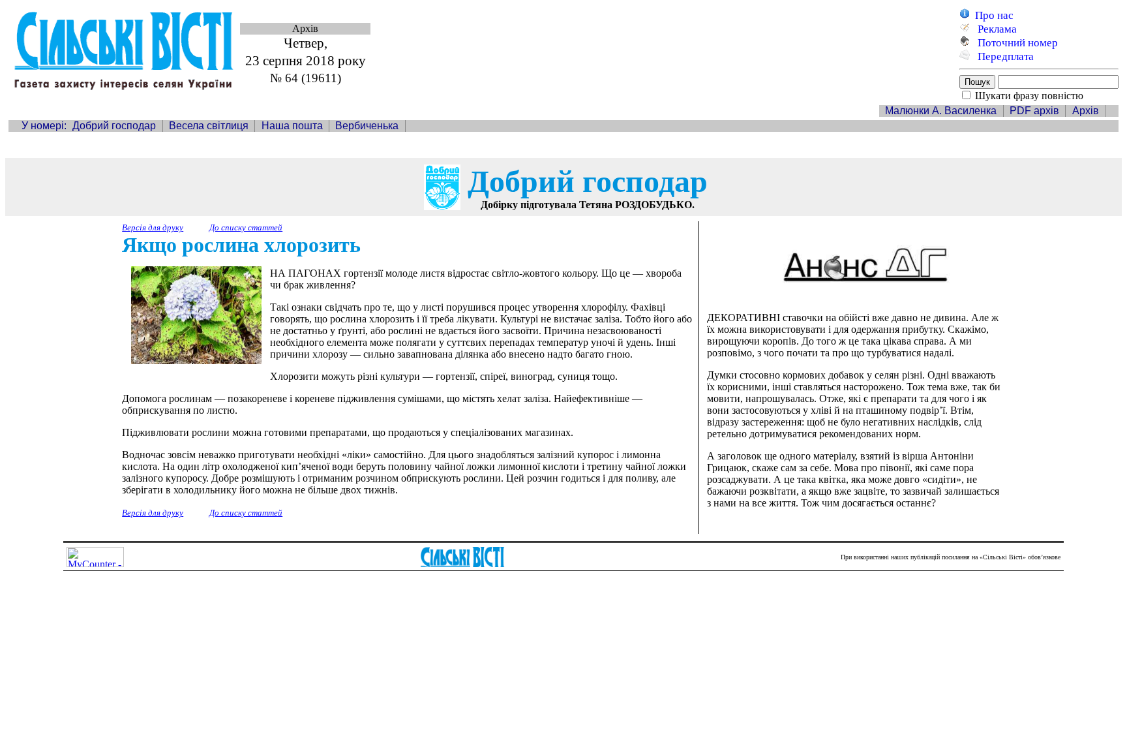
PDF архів (1034, 110)
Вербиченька (366, 125)
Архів (1085, 110)
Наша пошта (292, 125)
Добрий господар (114, 125)
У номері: (44, 125)
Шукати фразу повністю (1029, 95)
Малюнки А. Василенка (941, 110)
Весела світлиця (208, 125)
